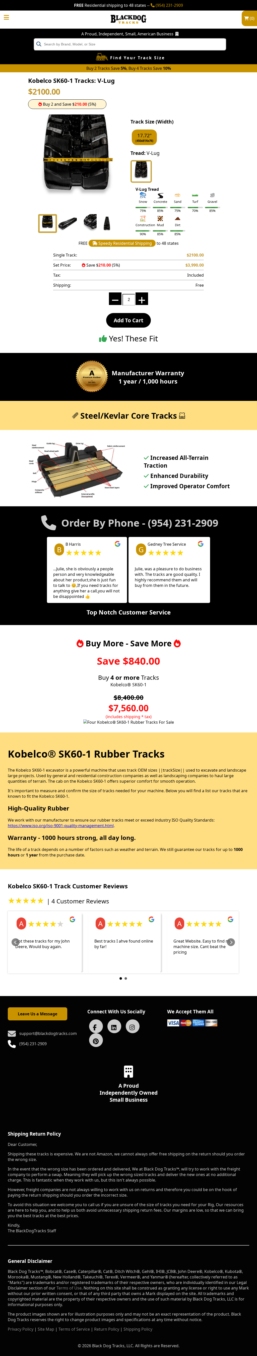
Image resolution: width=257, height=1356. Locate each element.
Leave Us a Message (37, 1014)
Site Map (46, 1329)
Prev (16, 942)
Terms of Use (69, 1288)
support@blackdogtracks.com (48, 1033)
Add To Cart (128, 320)
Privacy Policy (20, 1329)
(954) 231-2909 (169, 5)
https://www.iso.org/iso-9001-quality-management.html (61, 825)
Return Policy (106, 1329)
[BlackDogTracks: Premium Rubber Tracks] (128, 27)
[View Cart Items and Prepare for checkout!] (11, 16)
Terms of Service (74, 1329)
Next (231, 942)
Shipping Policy (137, 1329)
